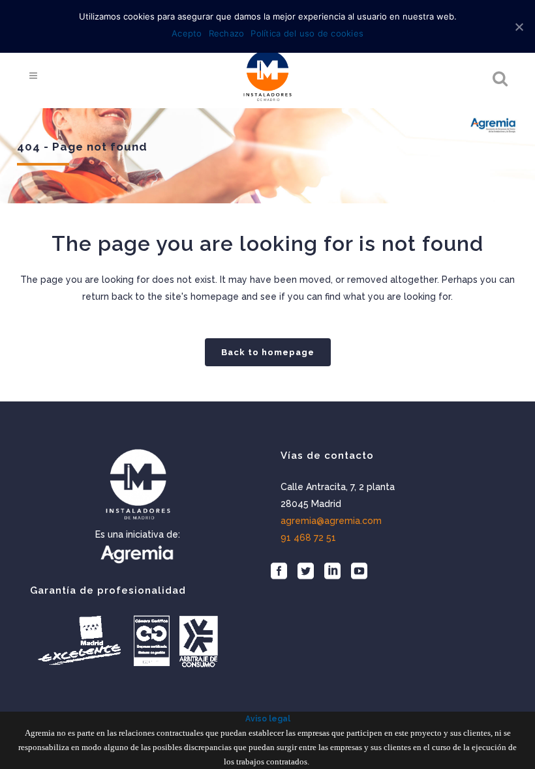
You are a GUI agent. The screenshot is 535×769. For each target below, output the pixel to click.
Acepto (187, 33)
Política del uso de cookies (307, 33)
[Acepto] (518, 26)
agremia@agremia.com (331, 520)
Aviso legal (267, 718)
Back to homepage (267, 352)
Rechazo (227, 33)
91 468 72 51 (308, 537)
